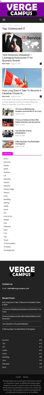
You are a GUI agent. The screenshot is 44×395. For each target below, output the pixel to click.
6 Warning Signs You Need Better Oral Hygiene (18, 329)
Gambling (7, 199)
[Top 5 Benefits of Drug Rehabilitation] (8, 133)
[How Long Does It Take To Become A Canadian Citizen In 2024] (22, 78)
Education (7, 179)
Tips (5, 237)
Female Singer (9, 189)
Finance (6, 192)
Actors (6, 159)
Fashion (6, 182)
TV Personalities (9, 243)
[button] (3, 20)
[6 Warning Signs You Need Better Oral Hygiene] (8, 144)
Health (6, 206)
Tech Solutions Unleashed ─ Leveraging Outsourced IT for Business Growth (17, 58)
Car (5, 176)
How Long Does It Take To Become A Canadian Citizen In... (21, 92)
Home (4, 25)
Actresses (7, 162)
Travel (6, 240)
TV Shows (7, 247)
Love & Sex (8, 216)
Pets (5, 223)
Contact (18, 377)
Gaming (6, 203)
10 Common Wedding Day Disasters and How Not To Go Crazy (21, 310)
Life (5, 213)
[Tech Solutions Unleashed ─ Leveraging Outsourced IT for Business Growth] (22, 42)
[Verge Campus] (22, 9)
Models (6, 220)
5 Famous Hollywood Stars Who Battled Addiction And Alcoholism (21, 317)
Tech (5, 233)
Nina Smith (6, 63)
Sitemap (25, 377)
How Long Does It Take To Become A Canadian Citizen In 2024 (21, 303)
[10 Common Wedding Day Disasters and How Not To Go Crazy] (8, 112)
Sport (6, 230)
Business (7, 172)
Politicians (7, 226)
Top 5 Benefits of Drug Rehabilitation (15, 324)
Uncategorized (9, 250)
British (6, 169)
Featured (7, 186)
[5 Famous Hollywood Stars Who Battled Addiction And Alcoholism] (8, 123)
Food (5, 196)
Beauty (6, 165)
